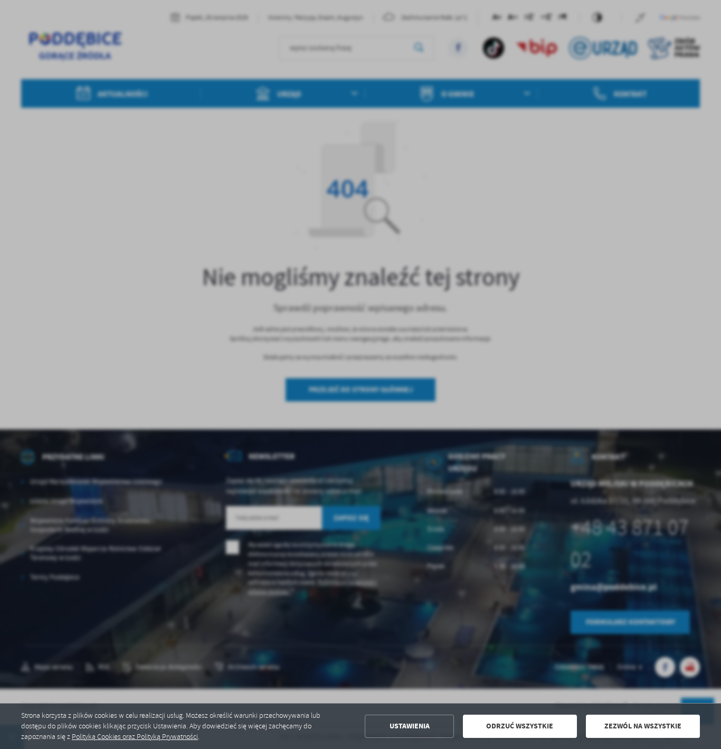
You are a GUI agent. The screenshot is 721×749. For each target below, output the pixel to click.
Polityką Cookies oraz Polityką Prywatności (135, 736)
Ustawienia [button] (410, 726)
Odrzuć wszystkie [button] (519, 726)
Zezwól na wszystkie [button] (642, 726)
